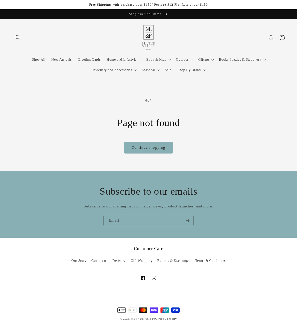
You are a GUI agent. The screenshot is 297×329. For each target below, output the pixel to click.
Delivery (119, 260)
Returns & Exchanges (173, 260)
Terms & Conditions (210, 260)
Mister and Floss (141, 318)
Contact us (99, 260)
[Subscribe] (187, 220)
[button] (18, 37)
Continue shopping (148, 147)
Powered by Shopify (164, 318)
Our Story (78, 260)
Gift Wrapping (141, 260)
